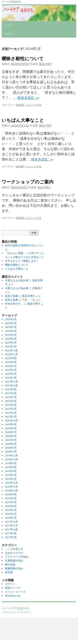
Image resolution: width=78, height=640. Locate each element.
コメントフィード (15, 591)
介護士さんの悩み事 (16, 280)
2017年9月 (11, 533)
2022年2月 (11, 373)
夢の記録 (10, 564)
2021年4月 (11, 404)
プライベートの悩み (16, 556)
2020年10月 (11, 420)
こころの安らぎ (14, 548)
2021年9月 (11, 389)
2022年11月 (11, 354)
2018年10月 (11, 490)
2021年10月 (11, 385)
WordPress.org (12, 595)
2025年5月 (11, 319)
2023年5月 (11, 342)
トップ (8, 25)
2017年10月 (11, 529)
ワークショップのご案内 (28, 181)
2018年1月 (11, 517)
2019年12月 (11, 455)
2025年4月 (11, 323)
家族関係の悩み (14, 568)
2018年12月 (11, 482)
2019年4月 (11, 471)
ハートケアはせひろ (11, 1)
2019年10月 (11, 459)
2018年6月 (11, 498)
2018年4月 (11, 506)
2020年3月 (11, 447)
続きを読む (28, 97)
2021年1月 (11, 416)
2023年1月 (11, 346)
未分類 (20, 104)
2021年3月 (11, 408)
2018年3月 (11, 510)
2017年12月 (11, 521)
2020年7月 (11, 432)
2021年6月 (11, 401)
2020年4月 (11, 443)
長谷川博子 (45, 64)
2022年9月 (11, 358)
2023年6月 (11, 338)
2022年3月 (11, 369)
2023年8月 (11, 334)
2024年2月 (11, 331)
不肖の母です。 (14, 303)
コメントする (33, 104)
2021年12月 (11, 381)
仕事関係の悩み (14, 560)
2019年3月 (11, 475)
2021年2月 (11, 412)
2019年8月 (11, 463)
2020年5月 (11, 440)
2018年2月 (11, 513)
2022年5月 (11, 366)
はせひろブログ (14, 552)
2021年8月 (11, 393)
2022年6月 (11, 362)
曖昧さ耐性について (23, 58)
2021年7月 (11, 397)
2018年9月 (11, 494)
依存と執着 (11, 296)
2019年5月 (11, 467)
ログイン (10, 584)
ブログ (8, 33)
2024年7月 (11, 327)
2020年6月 (11, 436)
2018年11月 (11, 486)
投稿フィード (13, 587)
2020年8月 (11, 428)
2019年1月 (11, 478)
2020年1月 (11, 451)
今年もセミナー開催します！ (22, 260)
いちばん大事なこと (23, 120)
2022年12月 (11, 350)
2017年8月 (11, 537)
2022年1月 (11, 377)
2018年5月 (11, 502)
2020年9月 (11, 424)
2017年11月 (11, 525)
